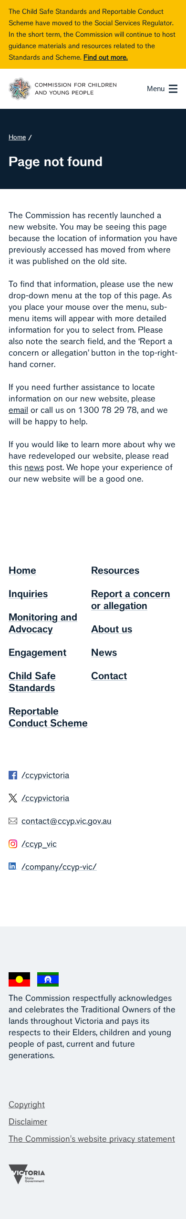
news (34, 467)
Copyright (27, 1104)
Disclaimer (28, 1121)
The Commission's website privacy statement (92, 1139)
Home (17, 137)
